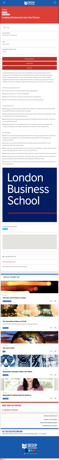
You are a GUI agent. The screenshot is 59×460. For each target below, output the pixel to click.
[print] (8, 27)
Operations (5, 375)
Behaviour (5, 328)
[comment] (55, 301)
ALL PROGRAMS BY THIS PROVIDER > (10, 410)
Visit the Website (30, 59)
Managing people (7, 301)
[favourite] (4, 27)
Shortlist (29, 68)
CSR (4, 351)
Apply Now (29, 63)
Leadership (4, 12)
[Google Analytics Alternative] (3, 459)
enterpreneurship (6, 14)
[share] (6, 27)
